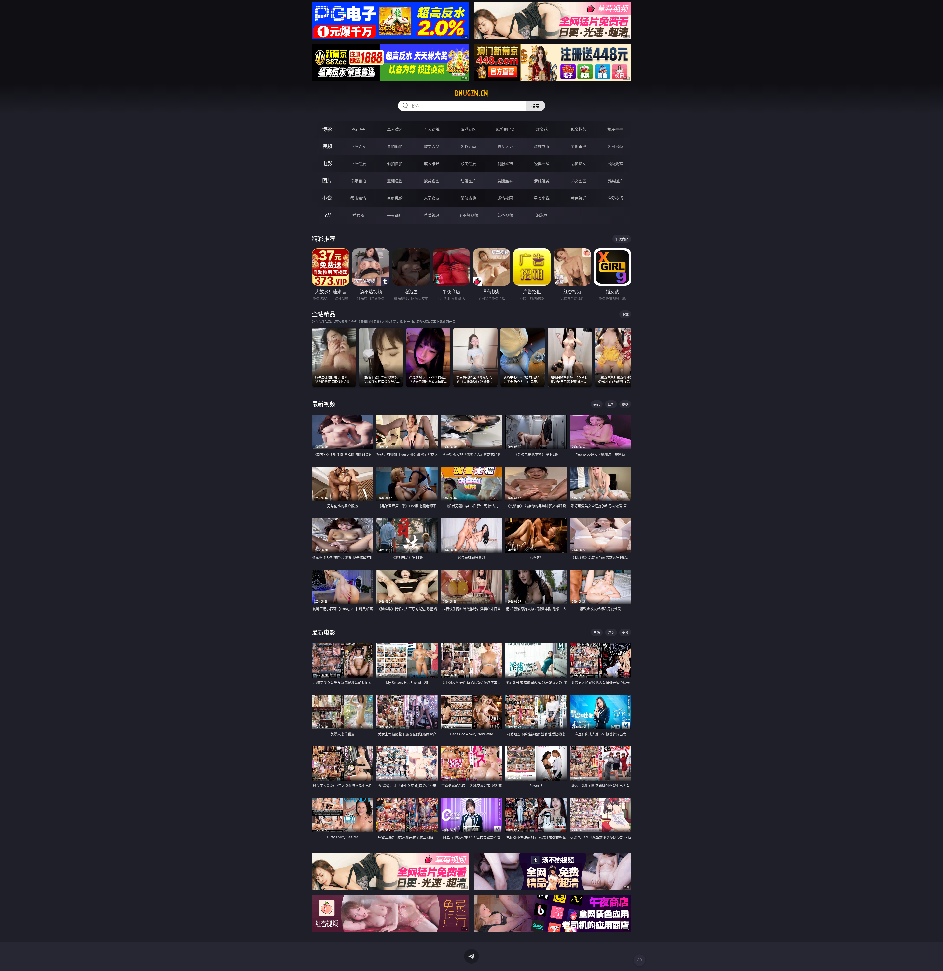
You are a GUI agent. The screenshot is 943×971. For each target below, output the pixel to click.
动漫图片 (468, 181)
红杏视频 (505, 215)
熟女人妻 (505, 146)
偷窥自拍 (358, 181)
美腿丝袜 (505, 181)
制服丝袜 (505, 163)
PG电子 (358, 129)
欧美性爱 (468, 163)
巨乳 (611, 404)
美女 (596, 404)
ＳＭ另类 (615, 146)
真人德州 (395, 129)
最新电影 (323, 632)
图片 (327, 180)
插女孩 (358, 215)
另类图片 (615, 181)
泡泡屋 (542, 215)
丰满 (596, 632)
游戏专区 (468, 129)
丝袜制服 (542, 146)
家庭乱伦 (395, 198)
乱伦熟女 (578, 163)
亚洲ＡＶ (358, 146)
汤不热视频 (468, 215)
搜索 (535, 105)
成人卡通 (432, 163)
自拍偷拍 (395, 146)
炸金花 (542, 129)
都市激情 (358, 198)
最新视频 (323, 404)
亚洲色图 (395, 181)
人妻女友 (432, 198)
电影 (327, 163)
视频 (327, 146)
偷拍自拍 (395, 163)
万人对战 (432, 129)
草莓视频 (432, 215)
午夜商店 (395, 215)
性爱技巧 (615, 198)
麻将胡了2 (505, 129)
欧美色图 (432, 181)
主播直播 (578, 146)
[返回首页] (639, 960)
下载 (625, 314)
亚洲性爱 (358, 163)
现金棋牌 (578, 129)
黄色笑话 (578, 198)
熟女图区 (578, 181)
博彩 (327, 129)
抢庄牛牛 (615, 129)
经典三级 (542, 163)
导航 (327, 215)
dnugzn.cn (471, 93)
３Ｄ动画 (468, 146)
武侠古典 (468, 198)
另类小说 (542, 198)
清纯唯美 (542, 181)
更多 (625, 404)
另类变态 (615, 163)
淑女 (611, 632)
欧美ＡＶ (432, 146)
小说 (327, 198)
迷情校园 (505, 198)
